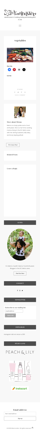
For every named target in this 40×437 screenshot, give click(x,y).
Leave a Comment (20, 95)
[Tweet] (18, 92)
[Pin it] (21, 92)
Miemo (21, 89)
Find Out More (20, 273)
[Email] (25, 92)
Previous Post (12, 145)
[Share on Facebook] (14, 92)
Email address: (20, 410)
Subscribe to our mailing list (15, 307)
